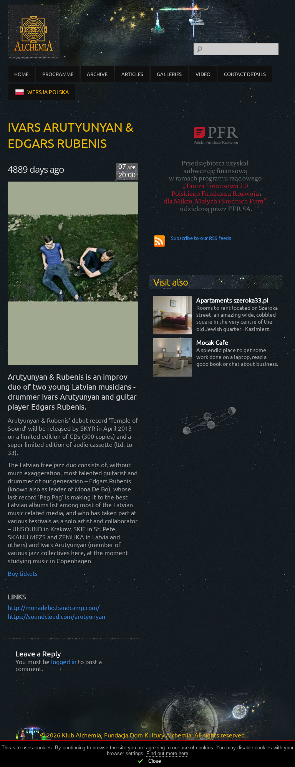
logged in (63, 661)
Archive (97, 74)
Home (21, 74)
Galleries (169, 74)
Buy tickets (23, 573)
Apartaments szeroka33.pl (232, 300)
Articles (132, 74)
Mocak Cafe (212, 342)
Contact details (245, 74)
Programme (57, 74)
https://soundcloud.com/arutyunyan (56, 616)
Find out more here (167, 753)
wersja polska (48, 91)
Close (154, 761)
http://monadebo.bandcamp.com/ (53, 607)
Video (203, 74)
